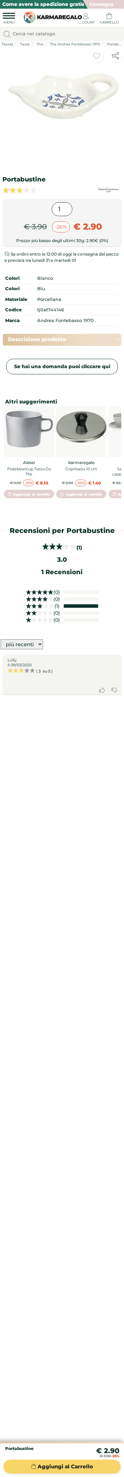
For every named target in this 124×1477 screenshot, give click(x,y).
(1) (57, 606)
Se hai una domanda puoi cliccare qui (62, 366)
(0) (56, 592)
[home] (51, 16)
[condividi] (115, 56)
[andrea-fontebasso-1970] (108, 190)
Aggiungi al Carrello (65, 1466)
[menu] (9, 19)
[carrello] (109, 19)
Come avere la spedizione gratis (43, 4)
